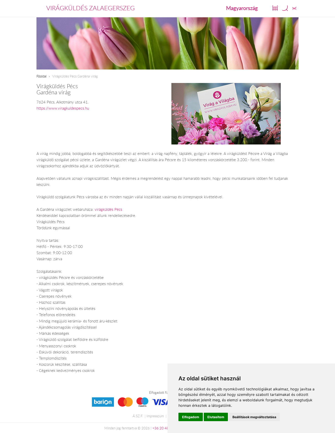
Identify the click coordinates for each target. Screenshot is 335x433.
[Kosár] (275, 8)
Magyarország (242, 8)
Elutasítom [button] (215, 417)
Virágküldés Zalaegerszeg (90, 8)
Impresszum (155, 416)
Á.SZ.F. (138, 416)
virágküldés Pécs (108, 209)
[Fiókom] (294, 8)
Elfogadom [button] (190, 417)
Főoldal (41, 76)
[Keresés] (285, 8)
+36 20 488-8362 (166, 428)
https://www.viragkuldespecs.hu (62, 108)
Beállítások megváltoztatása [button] (254, 417)
